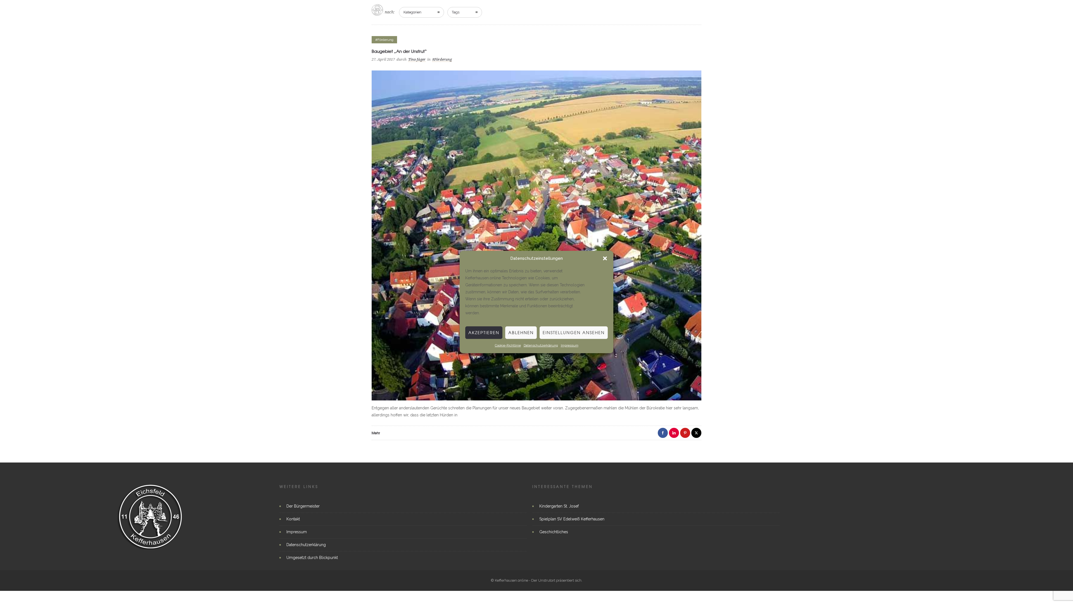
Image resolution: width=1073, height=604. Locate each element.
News (566, 10)
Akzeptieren (483, 332)
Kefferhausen (596, 10)
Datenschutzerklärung (541, 345)
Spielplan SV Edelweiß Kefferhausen (571, 519)
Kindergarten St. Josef (559, 506)
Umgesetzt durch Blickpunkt (312, 557)
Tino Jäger (417, 59)
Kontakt (293, 519)
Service (688, 10)
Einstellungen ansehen (574, 332)
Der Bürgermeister (303, 506)
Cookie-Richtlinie (508, 345)
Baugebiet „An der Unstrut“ (399, 51)
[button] (605, 258)
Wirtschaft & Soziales (645, 10)
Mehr (376, 432)
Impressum (569, 345)
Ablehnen (521, 332)
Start (543, 10)
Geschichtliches (553, 532)
